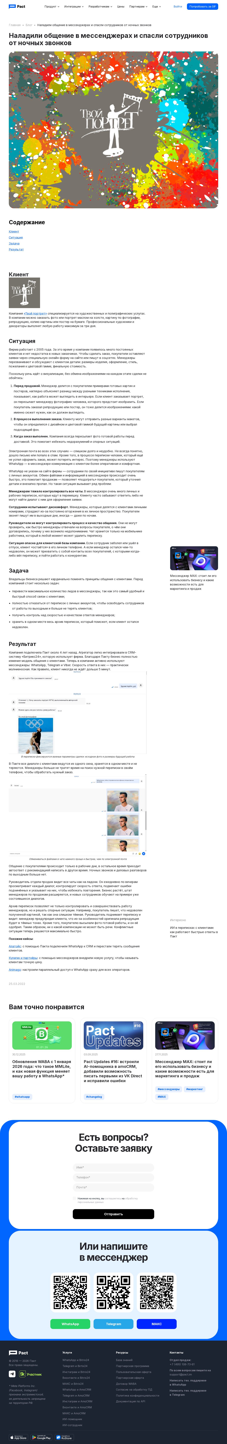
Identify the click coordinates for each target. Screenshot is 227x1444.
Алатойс (15, 946)
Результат (16, 249)
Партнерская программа (132, 1366)
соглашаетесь (113, 1198)
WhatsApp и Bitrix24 (75, 1360)
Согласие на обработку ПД (134, 1389)
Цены (120, 6)
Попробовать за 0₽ (202, 6)
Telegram (113, 1324)
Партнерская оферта (130, 1377)
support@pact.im (181, 1374)
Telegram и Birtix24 (74, 1366)
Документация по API (130, 1401)
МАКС (157, 1324)
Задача (14, 243)
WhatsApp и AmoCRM (76, 1389)
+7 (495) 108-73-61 (182, 1364)
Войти (178, 6)
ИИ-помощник (72, 1419)
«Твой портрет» (35, 313)
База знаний (124, 1360)
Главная (15, 25)
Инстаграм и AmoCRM (77, 1401)
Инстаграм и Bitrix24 (76, 1372)
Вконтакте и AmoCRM (77, 1407)
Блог (29, 25)
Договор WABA (126, 1383)
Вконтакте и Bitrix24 (76, 1377)
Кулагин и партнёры (23, 958)
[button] (52, 6)
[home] (17, 6)
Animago (15, 969)
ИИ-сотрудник (72, 1425)
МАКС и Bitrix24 (72, 1383)
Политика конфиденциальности (137, 1395)
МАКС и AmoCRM (74, 1413)
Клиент (14, 231)
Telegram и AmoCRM (76, 1395)
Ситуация (16, 237)
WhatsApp (70, 1324)
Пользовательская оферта (133, 1372)
